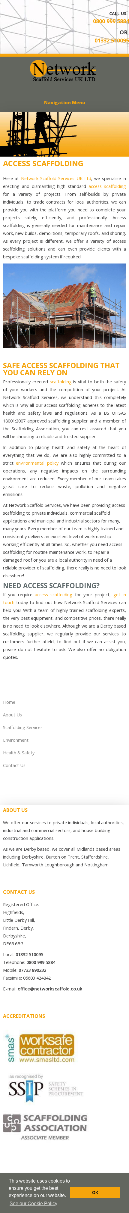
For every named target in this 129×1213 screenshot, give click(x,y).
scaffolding (61, 382)
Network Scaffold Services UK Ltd (56, 178)
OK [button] (95, 1192)
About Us (12, 715)
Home (9, 702)
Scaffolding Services (23, 727)
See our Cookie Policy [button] (33, 1203)
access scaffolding (107, 186)
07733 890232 (32, 970)
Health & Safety (18, 753)
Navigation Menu (64, 102)
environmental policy (37, 463)
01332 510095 (111, 40)
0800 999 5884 (111, 21)
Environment (15, 740)
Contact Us (14, 765)
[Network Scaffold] (64, 80)
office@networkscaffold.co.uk (50, 989)
